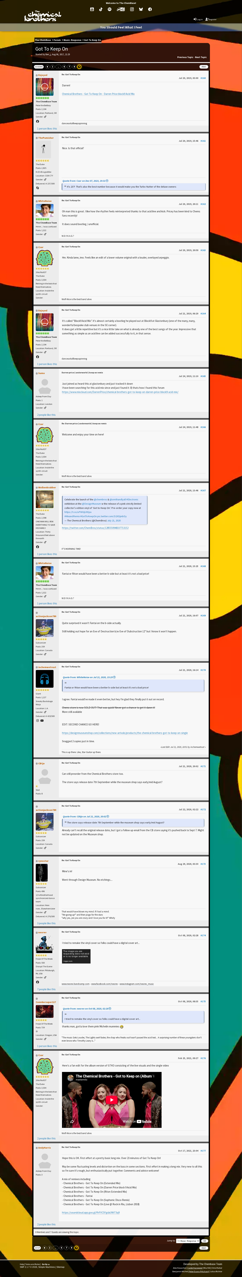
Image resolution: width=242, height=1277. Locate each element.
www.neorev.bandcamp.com (75, 983)
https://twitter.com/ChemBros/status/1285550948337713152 (95, 528)
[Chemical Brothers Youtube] (92, 9)
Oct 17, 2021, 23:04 (192, 1150)
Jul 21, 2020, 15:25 (192, 566)
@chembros (100, 499)
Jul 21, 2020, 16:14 (192, 670)
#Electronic (132, 499)
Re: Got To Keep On (71, 74)
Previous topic (185, 57)
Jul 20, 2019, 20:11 (192, 204)
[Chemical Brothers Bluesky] (141, 9)
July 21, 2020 (114, 520)
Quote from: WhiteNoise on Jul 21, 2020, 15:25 (88, 677)
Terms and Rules (32, 1264)
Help (22, 1264)
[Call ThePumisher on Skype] (37, 188)
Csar (40, 247)
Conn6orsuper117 (46, 1002)
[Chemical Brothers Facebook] (150, 9)
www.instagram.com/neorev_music (137, 983)
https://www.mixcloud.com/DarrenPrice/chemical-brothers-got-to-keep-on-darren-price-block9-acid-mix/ (120, 392)
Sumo (41, 373)
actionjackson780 (46, 616)
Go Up (37, 1248)
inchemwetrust (47, 667)
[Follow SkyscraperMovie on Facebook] (37, 547)
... (58, 66)
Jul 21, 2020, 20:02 (192, 766)
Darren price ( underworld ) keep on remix (82, 372)
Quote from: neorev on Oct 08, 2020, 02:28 (85, 1008)
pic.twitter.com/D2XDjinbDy (112, 516)
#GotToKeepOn (88, 516)
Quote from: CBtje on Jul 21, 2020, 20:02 (84, 816)
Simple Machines (46, 1267)
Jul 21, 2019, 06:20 (192, 313)
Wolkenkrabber (47, 487)
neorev (42, 932)
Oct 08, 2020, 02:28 (192, 935)
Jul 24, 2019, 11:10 (192, 376)
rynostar (43, 860)
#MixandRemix (72, 516)
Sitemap (60, 1267)
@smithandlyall (118, 499)
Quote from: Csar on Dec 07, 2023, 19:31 (84, 180)
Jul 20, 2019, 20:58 (192, 250)
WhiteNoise (45, 201)
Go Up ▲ (46, 1264)
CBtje (41, 763)
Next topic (201, 57)
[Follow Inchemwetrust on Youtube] (42, 720)
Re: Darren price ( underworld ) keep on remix (84, 423)
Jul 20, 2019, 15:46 (192, 140)
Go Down (39, 67)
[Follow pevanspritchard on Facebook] (37, 121)
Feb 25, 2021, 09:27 (192, 1058)
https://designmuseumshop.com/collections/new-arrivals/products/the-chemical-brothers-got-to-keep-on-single (125, 733)
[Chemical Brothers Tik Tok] (101, 9)
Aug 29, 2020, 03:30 (192, 863)
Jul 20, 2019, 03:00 (192, 78)
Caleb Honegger (195, 1268)
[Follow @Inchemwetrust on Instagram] (37, 720)
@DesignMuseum (91, 503)
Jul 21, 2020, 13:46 (192, 490)
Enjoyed (42, 75)
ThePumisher (46, 137)
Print (204, 67)
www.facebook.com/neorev (104, 983)
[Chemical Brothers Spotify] (109, 9)
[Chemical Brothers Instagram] (132, 9)
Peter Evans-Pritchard (199, 1271)
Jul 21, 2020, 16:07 (192, 615)
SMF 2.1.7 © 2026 (28, 1267)
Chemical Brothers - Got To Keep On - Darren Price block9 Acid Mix (98, 94)
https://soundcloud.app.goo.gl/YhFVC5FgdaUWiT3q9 (91, 1212)
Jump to (171, 1240)
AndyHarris (44, 1147)
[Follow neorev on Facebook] (37, 982)
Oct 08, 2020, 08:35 (192, 1001)
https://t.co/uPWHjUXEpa (77, 512)
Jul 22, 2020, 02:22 (192, 809)
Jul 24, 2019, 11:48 (192, 427)
